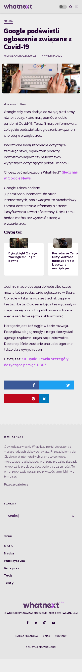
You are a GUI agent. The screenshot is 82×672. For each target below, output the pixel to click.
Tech (8, 576)
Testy (9, 583)
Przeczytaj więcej (16, 485)
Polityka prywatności (41, 647)
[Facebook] (27, 622)
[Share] (21, 385)
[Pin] (21, 398)
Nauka (8, 21)
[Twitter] (35, 622)
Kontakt (61, 636)
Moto (8, 546)
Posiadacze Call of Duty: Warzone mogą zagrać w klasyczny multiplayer (65, 260)
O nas (46, 636)
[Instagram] (44, 622)
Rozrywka (12, 568)
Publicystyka (14, 561)
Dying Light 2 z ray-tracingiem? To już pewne (22, 257)
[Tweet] (56, 385)
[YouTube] (53, 622)
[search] (73, 516)
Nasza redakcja (27, 636)
